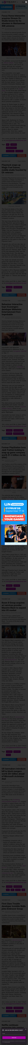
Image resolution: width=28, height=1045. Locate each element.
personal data (7, 1042)
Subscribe (14, 1037)
